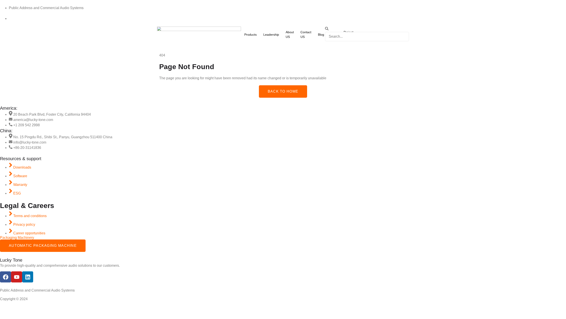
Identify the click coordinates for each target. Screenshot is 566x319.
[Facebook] (5, 276)
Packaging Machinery (17, 237)
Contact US (305, 34)
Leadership (271, 34)
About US (290, 34)
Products (250, 34)
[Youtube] (16, 276)
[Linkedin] (27, 276)
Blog (321, 34)
